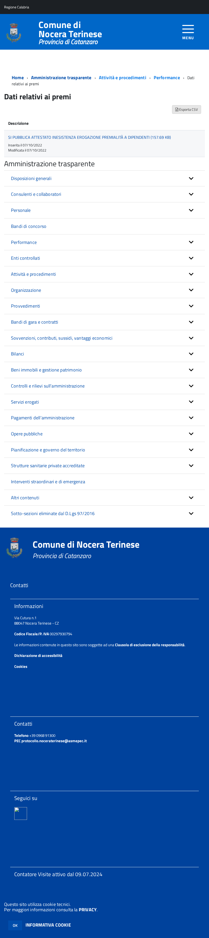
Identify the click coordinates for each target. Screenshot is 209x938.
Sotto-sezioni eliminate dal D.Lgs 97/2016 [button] (53, 513)
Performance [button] (24, 242)
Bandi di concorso (28, 226)
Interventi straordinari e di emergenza (48, 481)
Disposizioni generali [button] (31, 178)
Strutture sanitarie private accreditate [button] (48, 465)
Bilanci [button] (17, 353)
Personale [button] (21, 210)
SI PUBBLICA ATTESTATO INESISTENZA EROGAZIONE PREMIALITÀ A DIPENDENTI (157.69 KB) (89, 137)
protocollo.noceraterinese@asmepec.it (54, 741)
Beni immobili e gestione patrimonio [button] (46, 369)
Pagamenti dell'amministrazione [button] (42, 417)
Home (18, 77)
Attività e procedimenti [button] (33, 274)
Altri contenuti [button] (25, 497)
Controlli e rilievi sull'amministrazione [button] (48, 385)
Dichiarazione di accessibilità (38, 655)
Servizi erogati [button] (25, 401)
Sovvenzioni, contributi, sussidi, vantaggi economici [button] (61, 338)
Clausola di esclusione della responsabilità (150, 645)
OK (15, 925)
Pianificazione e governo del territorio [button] (48, 449)
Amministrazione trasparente (61, 77)
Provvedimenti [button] (25, 305)
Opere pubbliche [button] (27, 433)
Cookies (20, 666)
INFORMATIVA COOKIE (48, 924)
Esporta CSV (188, 109)
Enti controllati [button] (25, 258)
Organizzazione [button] (26, 290)
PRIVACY (88, 909)
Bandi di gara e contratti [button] (34, 322)
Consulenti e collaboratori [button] (36, 194)
